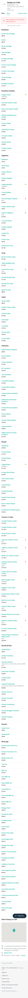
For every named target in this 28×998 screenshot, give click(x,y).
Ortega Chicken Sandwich (10, 393)
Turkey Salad (6, 338)
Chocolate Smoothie (8, 889)
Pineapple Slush (6, 820)
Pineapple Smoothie (8, 858)
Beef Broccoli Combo (8, 600)
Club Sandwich (6, 414)
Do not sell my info (7, 988)
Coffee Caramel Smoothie (10, 895)
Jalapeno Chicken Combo (10, 547)
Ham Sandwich (6, 356)
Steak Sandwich (7, 426)
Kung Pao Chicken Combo (10, 540)
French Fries (5, 239)
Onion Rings (5, 166)
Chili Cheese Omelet (8, 129)
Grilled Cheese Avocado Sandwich (9, 433)
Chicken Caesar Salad (8, 307)
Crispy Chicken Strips (8, 206)
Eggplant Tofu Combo (8, 588)
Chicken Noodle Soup (8, 277)
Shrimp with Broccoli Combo (10, 614)
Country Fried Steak (8, 71)
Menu (3, 13)
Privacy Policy (6, 981)
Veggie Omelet (6, 95)
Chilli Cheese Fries (7, 246)
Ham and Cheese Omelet (9, 103)
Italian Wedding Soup (8, 263)
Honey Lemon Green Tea (9, 745)
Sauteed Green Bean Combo (10, 594)
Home (3, 968)
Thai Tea (4, 764)
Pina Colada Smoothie (8, 876)
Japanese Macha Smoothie (10, 883)
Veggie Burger (6, 464)
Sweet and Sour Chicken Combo (9, 572)
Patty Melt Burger (7, 491)
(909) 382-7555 (10, 10)
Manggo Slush (6, 808)
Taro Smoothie (6, 901)
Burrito (4, 40)
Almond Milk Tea (7, 783)
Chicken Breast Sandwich (10, 407)
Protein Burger (6, 452)
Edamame (5, 159)
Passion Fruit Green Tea (9, 752)
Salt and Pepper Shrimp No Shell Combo (10, 635)
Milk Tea (4, 770)
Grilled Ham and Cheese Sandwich (9, 400)
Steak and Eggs (6, 77)
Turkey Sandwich (7, 362)
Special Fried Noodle (8, 684)
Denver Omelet (6, 123)
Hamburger (5, 446)
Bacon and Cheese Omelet (10, 109)
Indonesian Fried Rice (8, 671)
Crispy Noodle (6, 678)
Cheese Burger (6, 458)
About (8, 13)
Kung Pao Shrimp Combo (9, 620)
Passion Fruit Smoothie (9, 851)
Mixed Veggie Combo (8, 580)
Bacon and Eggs (7, 46)
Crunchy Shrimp (7, 221)
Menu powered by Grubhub (14, 25)
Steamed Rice (6, 649)
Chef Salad (5, 320)
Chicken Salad (6, 313)
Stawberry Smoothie (8, 864)
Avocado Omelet (7, 136)
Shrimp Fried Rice (7, 717)
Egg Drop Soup (6, 290)
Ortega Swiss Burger (8, 472)
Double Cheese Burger (9, 497)
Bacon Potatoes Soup (8, 257)
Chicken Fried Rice (7, 656)
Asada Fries (5, 233)
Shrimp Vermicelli (7, 698)
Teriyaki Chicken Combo (9, 521)
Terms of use (5, 978)
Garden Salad (6, 301)
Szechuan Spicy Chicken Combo (9, 563)
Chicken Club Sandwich (9, 420)
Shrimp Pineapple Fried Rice (10, 710)
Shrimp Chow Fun (7, 692)
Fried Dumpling (6, 192)
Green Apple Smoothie (9, 870)
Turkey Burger (6, 485)
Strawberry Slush (7, 814)
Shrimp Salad (6, 332)
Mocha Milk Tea (6, 802)
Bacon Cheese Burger (8, 503)
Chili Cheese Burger (8, 478)
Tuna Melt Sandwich (8, 381)
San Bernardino (13, 968)
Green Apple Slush (7, 839)
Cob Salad (5, 326)
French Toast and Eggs (9, 65)
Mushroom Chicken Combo (10, 555)
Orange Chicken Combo (9, 527)
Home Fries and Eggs (8, 33)
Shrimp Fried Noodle (8, 704)
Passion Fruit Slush (8, 833)
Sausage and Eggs (7, 58)
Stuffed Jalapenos (7, 213)
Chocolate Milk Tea (8, 795)
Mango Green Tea (7, 758)
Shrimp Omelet (6, 142)
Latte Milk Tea (6, 789)
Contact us (5, 975)
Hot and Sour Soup (7, 269)
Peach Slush (5, 826)
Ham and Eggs (6, 52)
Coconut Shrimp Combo (9, 628)
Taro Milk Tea (6, 777)
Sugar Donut (5, 728)
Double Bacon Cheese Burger (11, 510)
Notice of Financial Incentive (10, 985)
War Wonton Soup (7, 283)
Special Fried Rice (7, 662)
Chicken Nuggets (7, 178)
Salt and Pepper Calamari (9, 198)
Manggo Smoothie (7, 845)
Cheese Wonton (7, 172)
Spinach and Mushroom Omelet (9, 116)
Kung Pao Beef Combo (9, 606)
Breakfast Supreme (8, 83)
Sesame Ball (5, 734)
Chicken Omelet (7, 148)
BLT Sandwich (6, 368)
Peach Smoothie (7, 908)
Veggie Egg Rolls (7, 184)
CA (7, 968)
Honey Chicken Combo (9, 533)
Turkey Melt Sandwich (8, 387)
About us (4, 972)
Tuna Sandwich (6, 374)
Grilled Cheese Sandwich (9, 349)
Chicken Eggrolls (7, 227)
